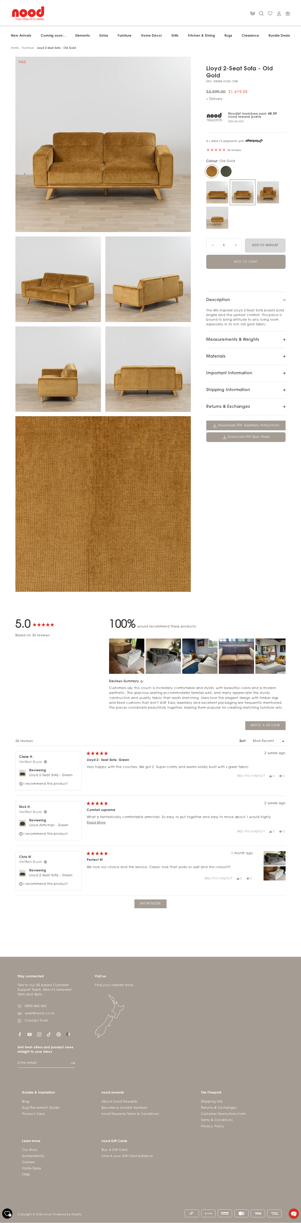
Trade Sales (31, 1168)
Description (218, 300)
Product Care (33, 1114)
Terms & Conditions (217, 1120)
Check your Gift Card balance (127, 1156)
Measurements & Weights (232, 340)
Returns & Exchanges (228, 407)
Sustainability (33, 1156)
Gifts (174, 35)
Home (15, 48)
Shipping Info (212, 1101)
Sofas (103, 35)
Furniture (125, 35)
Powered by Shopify (67, 1214)
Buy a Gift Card (115, 1150)
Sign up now (236, 121)
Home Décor (151, 35)
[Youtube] (29, 1034)
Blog (25, 1101)
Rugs (228, 35)
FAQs (26, 1174)
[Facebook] (20, 1034)
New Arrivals (21, 35)
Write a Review (268, 727)
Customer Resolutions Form (223, 1114)
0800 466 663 (36, 1006)
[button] (126, 656)
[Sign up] (73, 1063)
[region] (197, 656)
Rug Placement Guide (40, 1108)
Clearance (250, 35)
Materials (216, 357)
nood (47, 1214)
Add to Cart (246, 261)
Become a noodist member (124, 1108)
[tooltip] (141, 681)
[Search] (261, 13)
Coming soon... (53, 35)
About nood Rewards (119, 1101)
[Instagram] (39, 1034)
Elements (82, 35)
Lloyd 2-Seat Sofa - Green (51, 775)
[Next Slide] (282, 656)
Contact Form (36, 1021)
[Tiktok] (49, 1034)
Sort (243, 741)
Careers (28, 1162)
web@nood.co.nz (39, 1013)
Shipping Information (228, 390)
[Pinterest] (58, 1034)
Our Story (29, 1150)
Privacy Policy (213, 1126)
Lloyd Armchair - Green (49, 825)
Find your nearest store (114, 985)
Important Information (229, 373)
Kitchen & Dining (201, 35)
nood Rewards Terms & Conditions (130, 1114)
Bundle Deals (279, 35)
